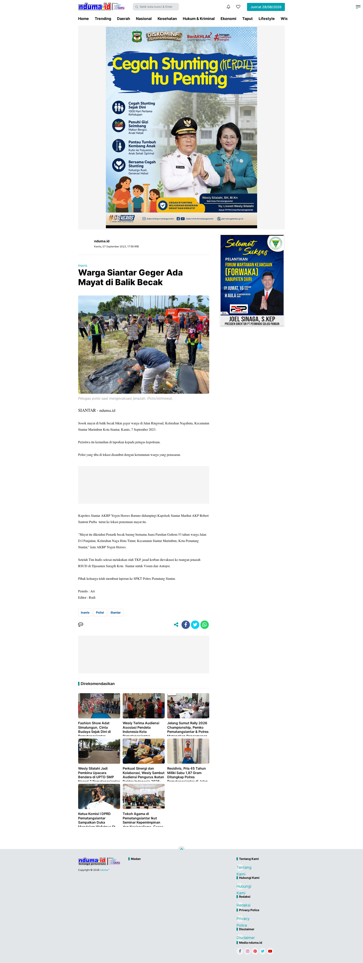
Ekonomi (228, 18)
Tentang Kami (240, 868)
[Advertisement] (172, 877)
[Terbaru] (228, 7)
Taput (247, 18)
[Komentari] (80, 625)
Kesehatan (167, 18)
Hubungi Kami (240, 887)
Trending (103, 18)
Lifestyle (267, 18)
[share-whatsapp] (204, 625)
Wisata (287, 18)
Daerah (123, 18)
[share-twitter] (195, 625)
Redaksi (240, 905)
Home (83, 18)
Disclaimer (240, 937)
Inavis (82, 265)
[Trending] (238, 7)
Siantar (115, 612)
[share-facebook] (186, 625)
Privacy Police (240, 919)
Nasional (144, 18)
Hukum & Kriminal (199, 18)
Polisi (100, 612)
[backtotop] (181, 849)
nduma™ (104, 869)
